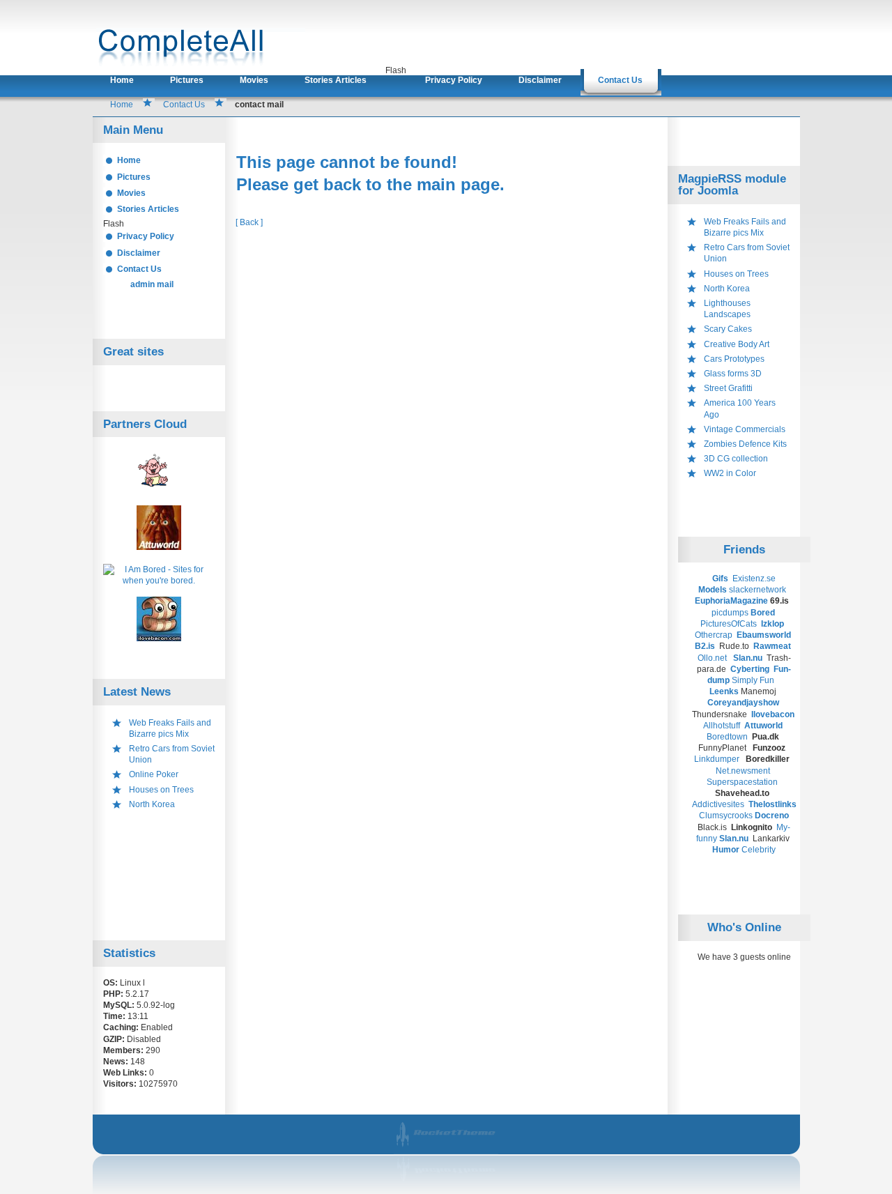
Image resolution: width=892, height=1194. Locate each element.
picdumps (730, 613)
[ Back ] (249, 222)
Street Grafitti (728, 388)
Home (122, 80)
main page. (461, 184)
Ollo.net (712, 658)
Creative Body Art (736, 344)
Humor (725, 850)
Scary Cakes (728, 329)
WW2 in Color (730, 473)
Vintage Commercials (744, 429)
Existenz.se (754, 578)
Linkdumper (716, 759)
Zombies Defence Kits (745, 444)
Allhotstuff (721, 725)
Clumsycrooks (726, 815)
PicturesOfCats (729, 624)
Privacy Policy (453, 80)
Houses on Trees (161, 790)
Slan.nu (748, 658)
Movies (254, 80)
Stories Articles (336, 80)
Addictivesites (719, 804)
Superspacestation (742, 782)
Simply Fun (753, 680)
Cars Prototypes (734, 359)
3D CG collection (736, 459)
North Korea (152, 804)
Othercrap (713, 635)
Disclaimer (540, 80)
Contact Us (620, 80)
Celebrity (758, 850)
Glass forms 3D (733, 373)
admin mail (152, 284)
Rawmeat (773, 646)
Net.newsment (743, 771)
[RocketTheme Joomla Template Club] (447, 1185)
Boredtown (727, 737)
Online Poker (153, 774)
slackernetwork (757, 590)
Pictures (186, 80)
